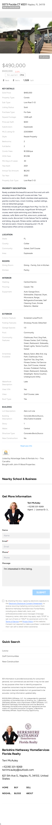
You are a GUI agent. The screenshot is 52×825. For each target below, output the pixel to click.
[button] (8, 787)
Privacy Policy (28, 622)
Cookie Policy (34, 813)
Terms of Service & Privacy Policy (15, 813)
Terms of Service (12, 622)
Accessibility (41, 816)
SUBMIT (41, 592)
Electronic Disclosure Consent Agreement (25, 603)
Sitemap (31, 816)
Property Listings (19, 816)
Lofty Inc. (15, 808)
